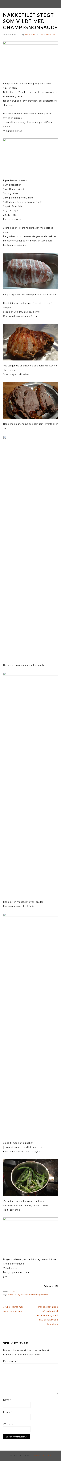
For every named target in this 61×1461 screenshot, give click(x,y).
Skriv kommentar (48, 34)
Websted (8, 1424)
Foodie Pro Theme (43, 1456)
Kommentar (10, 1361)
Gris (13, 1291)
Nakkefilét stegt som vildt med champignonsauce (28, 1294)
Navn (7, 1399)
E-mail (7, 1412)
